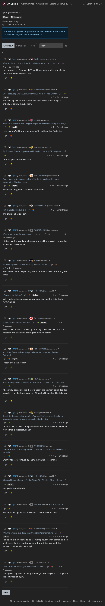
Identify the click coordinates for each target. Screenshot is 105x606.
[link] (63, 63)
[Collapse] (5, 59)
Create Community (59, 4)
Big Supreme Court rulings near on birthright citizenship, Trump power (32, 151)
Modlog (49, 601)
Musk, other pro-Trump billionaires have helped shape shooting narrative (33, 382)
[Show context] (58, 63)
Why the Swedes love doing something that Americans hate (28, 533)
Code (82, 601)
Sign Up (98, 4)
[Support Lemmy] (71, 4)
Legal (57, 601)
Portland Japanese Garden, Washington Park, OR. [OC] (26, 265)
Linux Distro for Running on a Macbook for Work (23, 567)
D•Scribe (12, 3)
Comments (21, 46)
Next (5, 592)
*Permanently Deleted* (12, 295)
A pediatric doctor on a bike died (16, 323)
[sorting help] (66, 46)
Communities (27, 4)
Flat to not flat (57, 505)
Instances (66, 601)
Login (89, 4)
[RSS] (3, 52)
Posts (32, 46)
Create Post (42, 4)
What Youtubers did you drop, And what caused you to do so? (29, 63)
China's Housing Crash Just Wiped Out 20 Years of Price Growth (30, 94)
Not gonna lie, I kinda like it (14, 210)
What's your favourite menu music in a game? (22, 234)
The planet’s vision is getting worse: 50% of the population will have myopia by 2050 (34, 451)
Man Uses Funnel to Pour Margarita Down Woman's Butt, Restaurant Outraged (32, 354)
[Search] (83, 4)
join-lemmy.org (95, 601)
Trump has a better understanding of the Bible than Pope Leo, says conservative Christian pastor (31, 180)
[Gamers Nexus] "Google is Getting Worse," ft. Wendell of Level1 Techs (32, 480)
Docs (75, 601)
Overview (8, 46)
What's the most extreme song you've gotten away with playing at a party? (34, 124)
